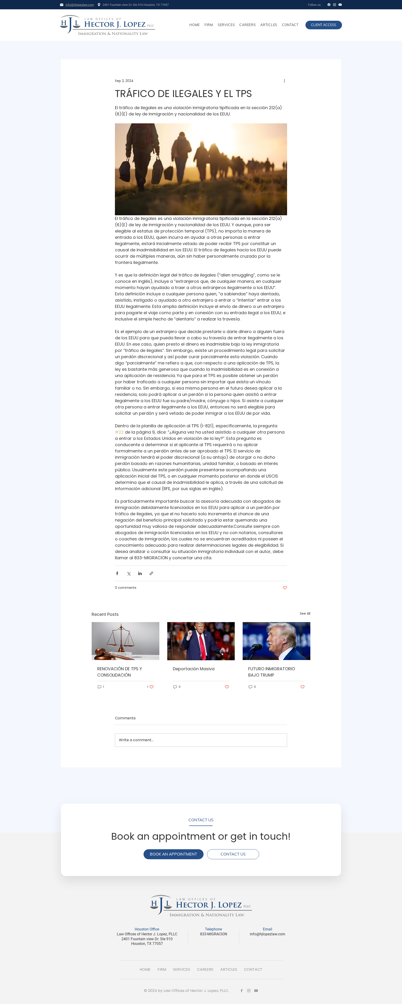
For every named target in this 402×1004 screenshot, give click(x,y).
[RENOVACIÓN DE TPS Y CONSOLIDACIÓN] (125, 641)
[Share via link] (151, 573)
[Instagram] (334, 5)
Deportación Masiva (193, 669)
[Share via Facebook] (117, 573)
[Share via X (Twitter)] (128, 573)
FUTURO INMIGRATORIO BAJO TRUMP (271, 672)
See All (305, 613)
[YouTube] (256, 990)
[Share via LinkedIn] (140, 573)
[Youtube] (340, 5)
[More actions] (284, 81)
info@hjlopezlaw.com (80, 5)
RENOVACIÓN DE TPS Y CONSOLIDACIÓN (119, 672)
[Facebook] (329, 5)
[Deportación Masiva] (201, 641)
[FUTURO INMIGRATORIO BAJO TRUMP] (276, 641)
